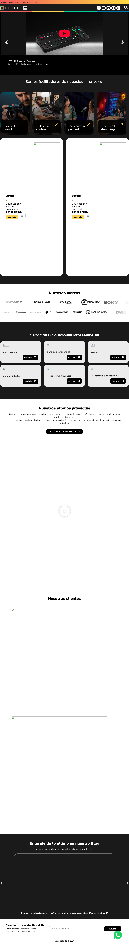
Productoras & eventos (59, 376)
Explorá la (12, 127)
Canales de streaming (58, 352)
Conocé (10, 195)
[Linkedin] (108, 8)
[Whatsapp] (118, 8)
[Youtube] (104, 8)
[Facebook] (113, 8)
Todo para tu (44, 127)
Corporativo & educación (104, 376)
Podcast (95, 352)
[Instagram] (99, 8)
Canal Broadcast (12, 352)
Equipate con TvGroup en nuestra (14, 207)
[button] (25, 8)
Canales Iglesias (11, 376)
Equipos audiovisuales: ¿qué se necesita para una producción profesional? (64, 913)
